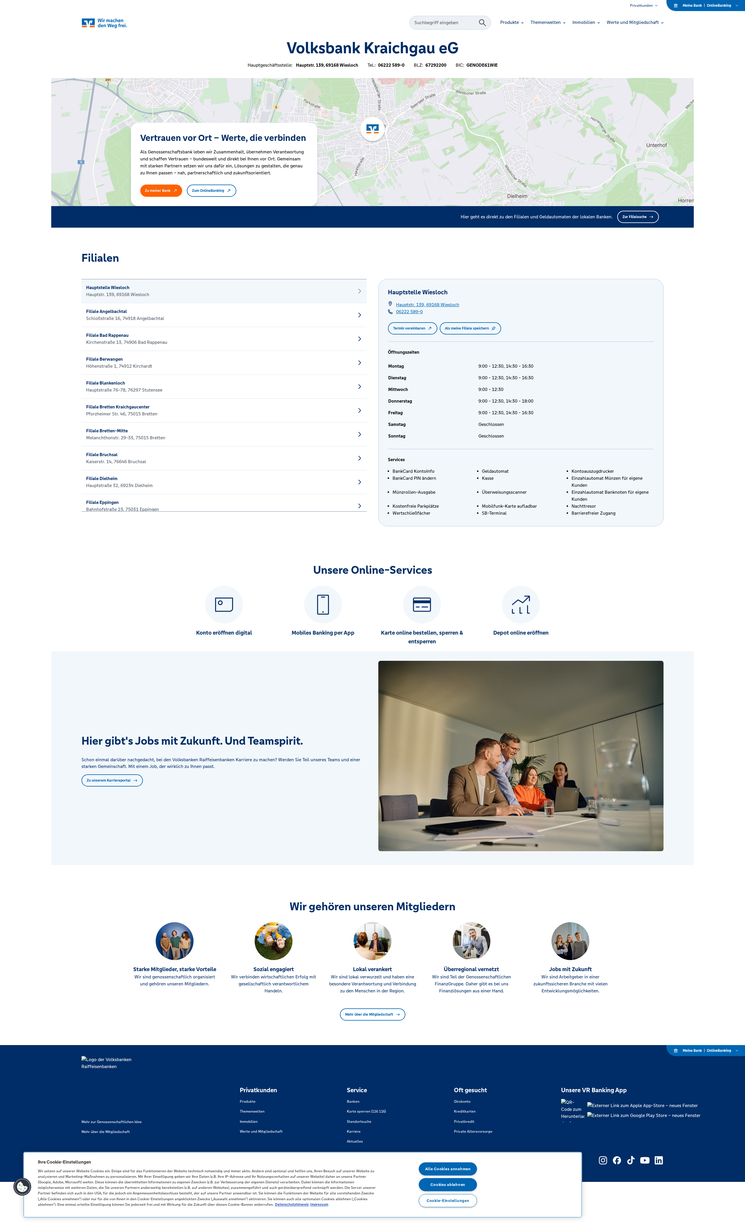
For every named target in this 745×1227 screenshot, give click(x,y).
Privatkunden (641, 5)
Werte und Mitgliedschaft (261, 1131)
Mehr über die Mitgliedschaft (369, 1014)
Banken (353, 1101)
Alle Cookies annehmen (448, 1168)
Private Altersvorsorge (473, 1131)
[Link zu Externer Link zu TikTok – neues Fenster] (631, 1160)
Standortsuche (359, 1121)
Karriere (354, 1131)
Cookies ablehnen (447, 1184)
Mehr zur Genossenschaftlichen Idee (111, 1122)
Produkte (248, 1101)
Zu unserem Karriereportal (109, 780)
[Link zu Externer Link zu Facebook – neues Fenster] (617, 1160)
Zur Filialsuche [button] (634, 217)
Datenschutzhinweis (292, 1204)
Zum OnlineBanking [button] (208, 190)
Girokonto (462, 1101)
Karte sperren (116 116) (366, 1111)
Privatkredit (464, 1121)
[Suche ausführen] (482, 22)
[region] (302, 1185)
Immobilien (249, 1121)
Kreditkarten (465, 1111)
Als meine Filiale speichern (467, 328)
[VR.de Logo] (112, 23)
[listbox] (224, 395)
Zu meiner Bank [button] (158, 190)
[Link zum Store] (643, 1105)
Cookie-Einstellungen (448, 1200)
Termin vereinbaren (409, 328)
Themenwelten (252, 1111)
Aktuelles (355, 1141)
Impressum (319, 1204)
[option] (224, 291)
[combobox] (445, 22)
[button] (22, 1187)
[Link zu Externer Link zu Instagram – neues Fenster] (603, 1160)
